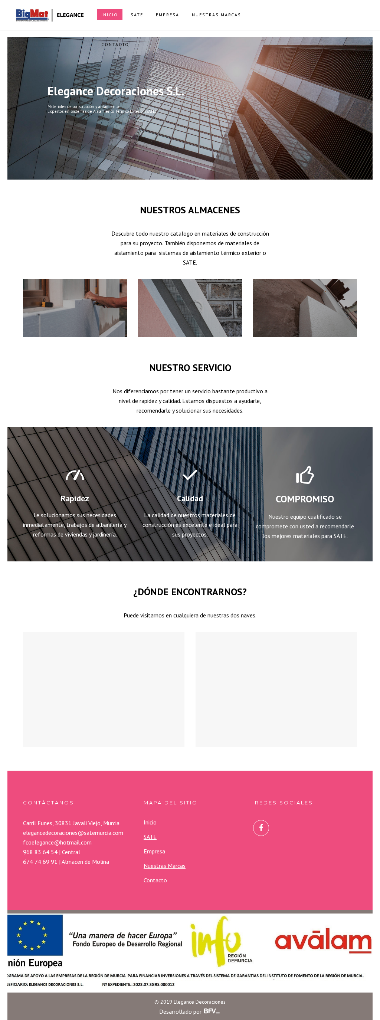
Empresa (154, 851)
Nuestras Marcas (165, 865)
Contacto (155, 880)
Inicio (150, 822)
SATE (150, 836)
